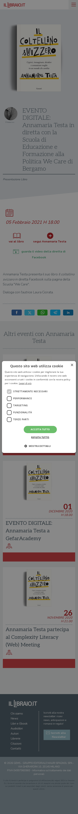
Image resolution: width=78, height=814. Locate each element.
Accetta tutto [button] (40, 429)
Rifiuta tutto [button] (40, 437)
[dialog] (39, 407)
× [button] (71, 365)
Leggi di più (25, 383)
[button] (39, 446)
